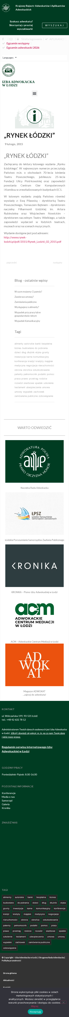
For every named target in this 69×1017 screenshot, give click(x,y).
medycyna (20, 365)
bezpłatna (47, 343)
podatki (42, 374)
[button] (35, 93)
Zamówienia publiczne (26, 302)
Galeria (6, 804)
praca (18, 378)
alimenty (19, 343)
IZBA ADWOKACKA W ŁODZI (18, 83)
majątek (49, 361)
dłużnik (30, 352)
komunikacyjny (41, 356)
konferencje (21, 361)
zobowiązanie (46, 396)
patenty (19, 374)
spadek (39, 383)
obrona (18, 370)
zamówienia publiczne (26, 396)
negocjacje (32, 365)
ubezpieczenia (33, 387)
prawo (24, 378)
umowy (18, 391)
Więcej (34, 1006)
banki (38, 343)
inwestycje (20, 356)
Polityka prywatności (11, 960)
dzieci (18, 352)
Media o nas (8, 796)
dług (24, 352)
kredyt (31, 361)
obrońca (27, 370)
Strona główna (10, 973)
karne (29, 356)
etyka (38, 352)
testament (20, 387)
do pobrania (41, 348)
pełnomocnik (30, 374)
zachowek (38, 391)
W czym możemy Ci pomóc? (28, 291)
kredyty (40, 361)
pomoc (50, 374)
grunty (45, 352)
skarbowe (29, 383)
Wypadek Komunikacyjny (27, 320)
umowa (46, 387)
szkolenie (48, 383)
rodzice (43, 378)
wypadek (28, 391)
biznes (18, 348)
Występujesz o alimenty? (27, 307)
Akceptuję (35, 1011)
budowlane (28, 348)
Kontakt (6, 987)
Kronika (6, 807)
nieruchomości (46, 365)
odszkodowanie (41, 370)
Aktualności (8, 980)
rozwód (19, 383)
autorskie (29, 343)
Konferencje (9, 793)
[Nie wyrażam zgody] (63, 1002)
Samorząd (7, 800)
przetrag (33, 378)
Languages (8, 57)
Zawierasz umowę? (24, 296)
